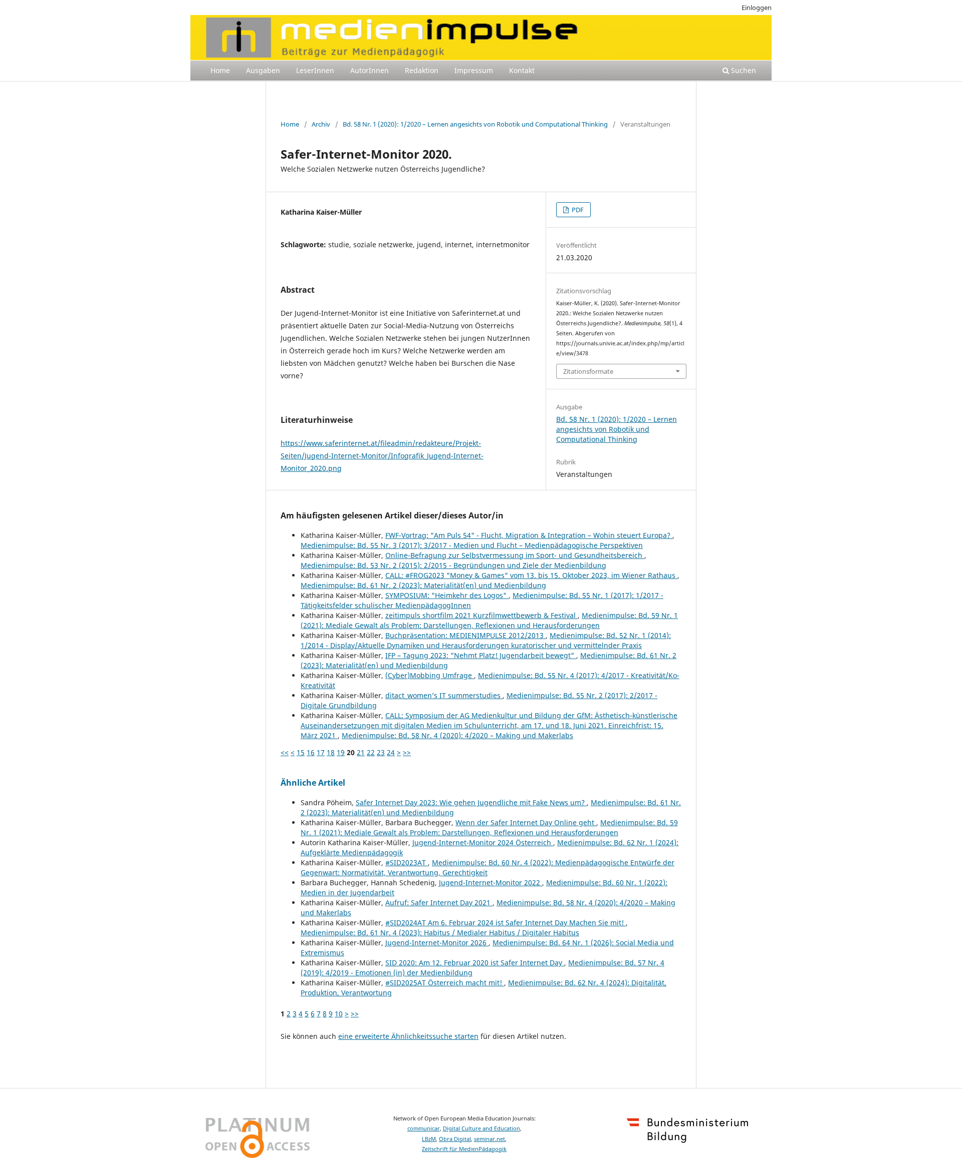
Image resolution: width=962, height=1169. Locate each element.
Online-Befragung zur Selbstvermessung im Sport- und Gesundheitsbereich (514, 555)
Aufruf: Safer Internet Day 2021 (439, 902)
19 (341, 752)
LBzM (429, 1138)
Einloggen (757, 7)
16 (311, 752)
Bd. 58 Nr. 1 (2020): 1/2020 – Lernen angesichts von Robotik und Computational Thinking (475, 124)
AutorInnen (369, 70)
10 (339, 1013)
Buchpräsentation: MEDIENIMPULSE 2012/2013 (465, 635)
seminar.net (489, 1138)
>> (407, 752)
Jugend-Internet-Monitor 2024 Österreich (482, 842)
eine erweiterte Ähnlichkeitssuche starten (408, 1036)
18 (331, 752)
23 (381, 752)
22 (371, 752)
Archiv (321, 124)
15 (301, 752)
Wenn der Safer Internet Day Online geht (525, 822)
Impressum (473, 70)
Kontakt (522, 70)
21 (361, 752)
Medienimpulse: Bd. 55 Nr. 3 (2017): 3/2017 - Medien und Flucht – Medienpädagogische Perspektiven (472, 545)
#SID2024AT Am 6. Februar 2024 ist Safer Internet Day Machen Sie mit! (505, 922)
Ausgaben (263, 70)
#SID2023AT (406, 862)
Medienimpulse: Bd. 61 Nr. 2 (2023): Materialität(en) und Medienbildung (423, 585)
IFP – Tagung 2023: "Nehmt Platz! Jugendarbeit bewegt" (480, 655)
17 (321, 752)
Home (220, 70)
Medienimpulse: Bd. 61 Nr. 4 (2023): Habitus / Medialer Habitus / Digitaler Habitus (440, 932)
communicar (423, 1128)
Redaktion (421, 70)
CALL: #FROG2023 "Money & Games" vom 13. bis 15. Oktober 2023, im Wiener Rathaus (531, 575)
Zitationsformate (588, 371)
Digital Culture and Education (481, 1128)
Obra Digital (455, 1138)
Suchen (742, 70)
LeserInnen (315, 70)
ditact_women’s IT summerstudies (444, 695)
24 (391, 752)
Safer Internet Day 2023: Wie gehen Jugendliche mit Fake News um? (471, 802)
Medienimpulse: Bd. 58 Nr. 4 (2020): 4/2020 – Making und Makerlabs (457, 735)
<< (285, 752)
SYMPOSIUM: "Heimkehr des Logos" (447, 595)
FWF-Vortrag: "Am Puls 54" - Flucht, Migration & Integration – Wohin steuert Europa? (528, 535)
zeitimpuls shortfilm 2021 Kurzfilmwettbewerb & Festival (481, 615)
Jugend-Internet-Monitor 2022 (490, 882)
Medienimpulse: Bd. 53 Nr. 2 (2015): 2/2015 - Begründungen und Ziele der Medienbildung (453, 565)
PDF (577, 209)
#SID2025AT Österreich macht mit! (444, 982)
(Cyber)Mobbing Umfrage (429, 675)
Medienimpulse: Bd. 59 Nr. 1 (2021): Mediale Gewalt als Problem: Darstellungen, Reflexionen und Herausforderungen (489, 620)
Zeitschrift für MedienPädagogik (464, 1148)
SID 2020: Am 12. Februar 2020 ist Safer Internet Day (474, 962)
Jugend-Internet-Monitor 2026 (437, 942)
